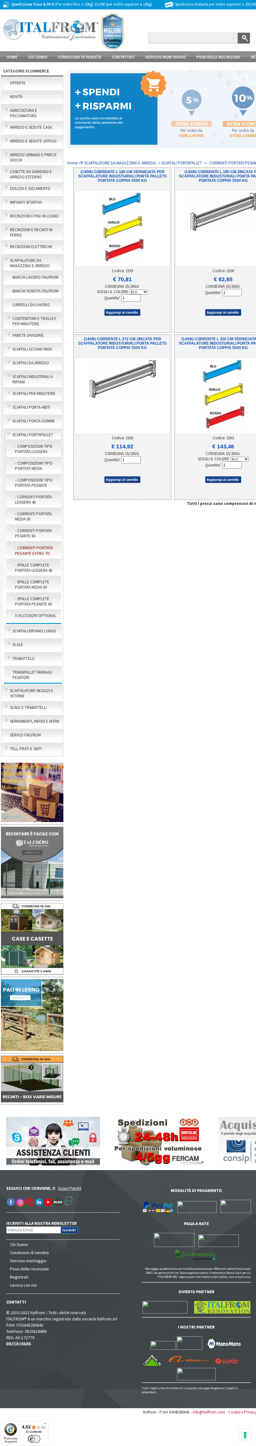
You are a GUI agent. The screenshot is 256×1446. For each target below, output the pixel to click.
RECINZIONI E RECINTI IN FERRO (31, 232)
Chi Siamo (19, 1244)
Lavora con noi (23, 1285)
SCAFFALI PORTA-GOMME (33, 421)
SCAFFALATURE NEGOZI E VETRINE (31, 693)
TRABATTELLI (23, 658)
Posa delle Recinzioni (218, 57)
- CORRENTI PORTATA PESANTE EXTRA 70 (34, 550)
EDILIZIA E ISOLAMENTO (30, 188)
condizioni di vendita (79, 57)
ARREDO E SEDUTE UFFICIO (33, 141)
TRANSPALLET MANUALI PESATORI (32, 675)
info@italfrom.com (209, 1412)
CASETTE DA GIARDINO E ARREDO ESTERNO (31, 174)
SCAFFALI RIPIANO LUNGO (34, 631)
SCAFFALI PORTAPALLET (32, 434)
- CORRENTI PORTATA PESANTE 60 (33, 533)
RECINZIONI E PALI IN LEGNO (34, 216)
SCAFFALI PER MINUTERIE (34, 393)
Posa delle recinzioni (29, 1269)
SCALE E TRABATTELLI (28, 707)
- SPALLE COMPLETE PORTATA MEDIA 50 (32, 584)
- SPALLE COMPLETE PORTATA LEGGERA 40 (33, 567)
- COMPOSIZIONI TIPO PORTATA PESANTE (33, 482)
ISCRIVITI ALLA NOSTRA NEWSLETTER (44, 1223)
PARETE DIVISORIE (28, 335)
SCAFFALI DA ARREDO (30, 363)
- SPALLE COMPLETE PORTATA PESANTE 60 (33, 601)
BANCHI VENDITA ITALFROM (35, 291)
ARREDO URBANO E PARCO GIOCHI (33, 157)
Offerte (18, 83)
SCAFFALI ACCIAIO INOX (32, 349)
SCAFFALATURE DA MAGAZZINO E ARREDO (30, 263)
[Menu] (45, 1425)
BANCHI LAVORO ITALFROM (35, 277)
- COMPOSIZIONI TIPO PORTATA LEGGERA (33, 449)
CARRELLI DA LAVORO (31, 304)
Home (12, 57)
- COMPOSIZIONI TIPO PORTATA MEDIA (33, 466)
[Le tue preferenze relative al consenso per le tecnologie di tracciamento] (245, 1435)
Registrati (19, 1277)
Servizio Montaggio (165, 57)
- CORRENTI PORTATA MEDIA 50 (33, 516)
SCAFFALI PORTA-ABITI (31, 407)
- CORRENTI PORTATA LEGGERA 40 (33, 499)
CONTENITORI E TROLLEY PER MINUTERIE (34, 321)
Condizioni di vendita (29, 1252)
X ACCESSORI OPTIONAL (35, 615)
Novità (16, 96)
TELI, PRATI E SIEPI (26, 748)
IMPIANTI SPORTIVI (26, 202)
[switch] (34, 1439)
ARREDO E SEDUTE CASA (31, 127)
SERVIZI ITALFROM (25, 735)
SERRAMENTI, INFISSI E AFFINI (34, 721)
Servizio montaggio (28, 1261)
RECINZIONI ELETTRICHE (31, 246)
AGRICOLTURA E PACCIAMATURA (23, 113)
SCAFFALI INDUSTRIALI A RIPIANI (32, 379)
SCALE (17, 644)
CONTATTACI (123, 57)
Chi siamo (37, 57)
